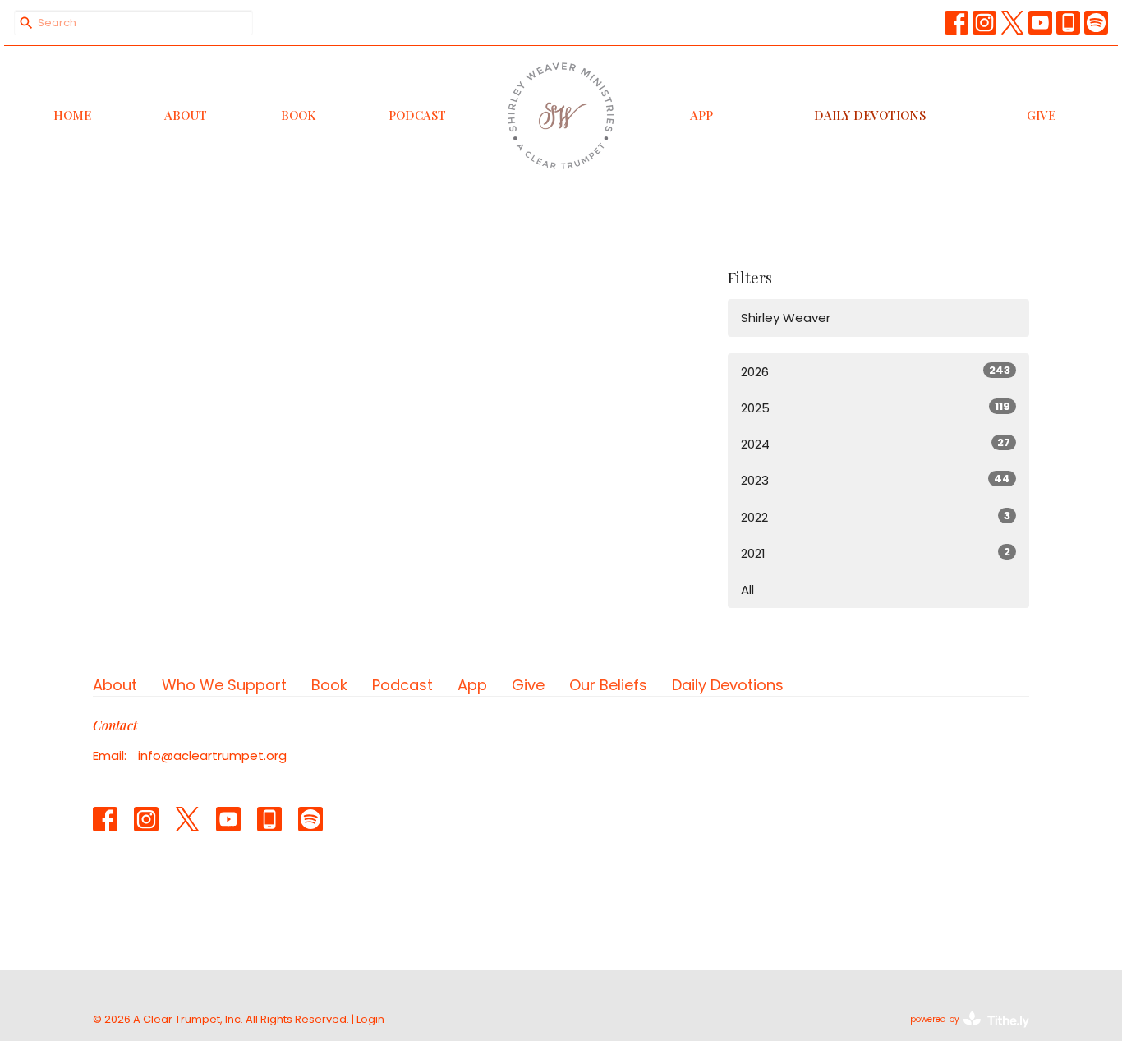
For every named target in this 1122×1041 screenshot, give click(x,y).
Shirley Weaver (785, 317)
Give (1041, 115)
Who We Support (224, 685)
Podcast (417, 115)
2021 (875, 553)
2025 (875, 407)
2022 (875, 517)
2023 (875, 480)
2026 (875, 371)
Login (370, 1019)
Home (72, 115)
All (747, 589)
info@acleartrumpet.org (212, 755)
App (701, 115)
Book (298, 115)
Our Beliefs (608, 685)
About (185, 115)
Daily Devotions (870, 115)
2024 (875, 444)
